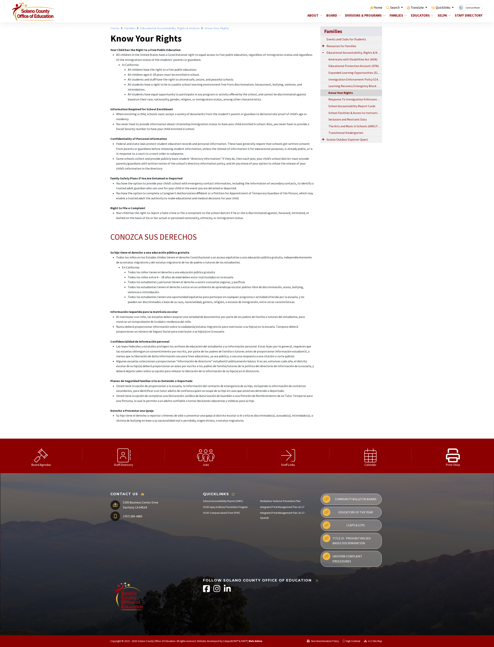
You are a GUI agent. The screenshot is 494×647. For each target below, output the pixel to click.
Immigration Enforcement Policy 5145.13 (355, 79)
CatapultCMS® (230, 641)
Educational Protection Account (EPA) (353, 66)
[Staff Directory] (123, 454)
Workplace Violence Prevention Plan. (280, 501)
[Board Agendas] (41, 454)
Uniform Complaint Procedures (347, 558)
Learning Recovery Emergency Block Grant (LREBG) (355, 86)
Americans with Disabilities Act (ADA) (352, 59)
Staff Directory (467, 15)
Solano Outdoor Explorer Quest (347, 139)
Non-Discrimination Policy (325, 641)
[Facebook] (207, 590)
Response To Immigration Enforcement (354, 99)
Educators (420, 15)
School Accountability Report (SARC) (223, 501)
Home (378, 7)
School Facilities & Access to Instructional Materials (355, 113)
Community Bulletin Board (355, 499)
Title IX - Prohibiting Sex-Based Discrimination (351, 540)
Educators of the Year (355, 512)
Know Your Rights (217, 28)
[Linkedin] (227, 590)
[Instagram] (217, 590)
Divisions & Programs (363, 15)
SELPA (442, 15)
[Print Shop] (453, 454)
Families (396, 15)
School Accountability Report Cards (351, 106)
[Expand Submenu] (323, 46)
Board (331, 15)
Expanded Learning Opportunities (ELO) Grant (355, 73)
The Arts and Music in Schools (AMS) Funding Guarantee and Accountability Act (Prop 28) (355, 126)
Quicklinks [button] (443, 7)
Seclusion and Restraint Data (347, 119)
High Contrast (353, 641)
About (312, 15)
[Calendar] (370, 454)
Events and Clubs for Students (346, 39)
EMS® (244, 641)
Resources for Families (341, 46)
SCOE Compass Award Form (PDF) (221, 513)
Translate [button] (417, 7)
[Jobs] (206, 454)
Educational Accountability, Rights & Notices (170, 28)
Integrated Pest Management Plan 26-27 (282, 507)
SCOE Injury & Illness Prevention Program (225, 507)
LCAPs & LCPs (355, 525)
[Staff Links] (288, 454)
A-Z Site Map (375, 641)
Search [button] (395, 7)
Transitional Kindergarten (345, 133)
